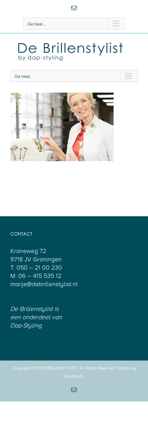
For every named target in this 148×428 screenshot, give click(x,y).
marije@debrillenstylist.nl (44, 284)
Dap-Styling (26, 325)
